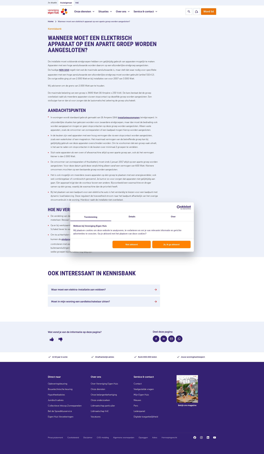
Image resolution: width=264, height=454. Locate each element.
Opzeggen (143, 437)
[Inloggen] (196, 11)
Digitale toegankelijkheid (146, 416)
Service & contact (144, 11)
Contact (138, 383)
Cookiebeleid (73, 437)
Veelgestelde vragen (144, 389)
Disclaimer (87, 437)
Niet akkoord (131, 244)
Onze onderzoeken (100, 400)
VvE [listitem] (77, 3)
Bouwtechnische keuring (60, 389)
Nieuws (137, 400)
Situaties (103, 11)
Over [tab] (173, 216)
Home (50, 21)
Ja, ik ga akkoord (171, 244)
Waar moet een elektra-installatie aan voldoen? (78, 289)
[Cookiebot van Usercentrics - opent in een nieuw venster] (179, 207)
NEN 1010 (64, 70)
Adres (154, 437)
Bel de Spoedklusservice (60, 411)
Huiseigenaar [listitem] (66, 3)
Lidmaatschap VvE (100, 411)
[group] (187, 393)
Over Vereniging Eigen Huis (104, 383)
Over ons (121, 11)
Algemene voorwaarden (123, 437)
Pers (136, 405)
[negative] (60, 339)
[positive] (52, 339)
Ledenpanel (139, 411)
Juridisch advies (56, 400)
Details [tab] (132, 216)
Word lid (208, 11)
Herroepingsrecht (169, 437)
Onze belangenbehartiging (104, 394)
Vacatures (96, 416)
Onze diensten (82, 11)
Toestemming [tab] (90, 217)
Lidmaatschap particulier (103, 405)
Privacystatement (55, 437)
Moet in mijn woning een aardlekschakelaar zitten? (80, 301)
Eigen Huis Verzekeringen (60, 416)
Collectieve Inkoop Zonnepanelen (65, 405)
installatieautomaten (129, 117)
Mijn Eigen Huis (141, 394)
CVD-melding (103, 437)
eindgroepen (68, 239)
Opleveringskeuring (57, 383)
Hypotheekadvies (56, 394)
